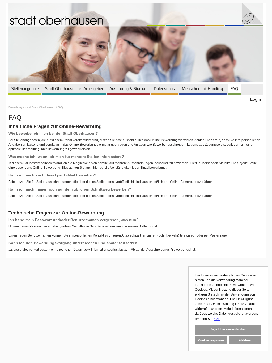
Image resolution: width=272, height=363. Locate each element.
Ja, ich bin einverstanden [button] (228, 329)
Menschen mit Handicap (203, 88)
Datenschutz (165, 88)
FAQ (234, 88)
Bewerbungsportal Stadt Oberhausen (31, 107)
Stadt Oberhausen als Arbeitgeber (74, 88)
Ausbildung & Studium (128, 88)
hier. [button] (217, 319)
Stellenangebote (25, 88)
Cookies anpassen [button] (211, 340)
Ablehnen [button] (245, 340)
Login (255, 99)
